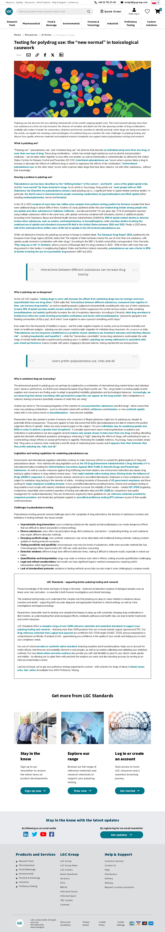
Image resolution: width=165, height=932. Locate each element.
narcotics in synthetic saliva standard (56, 646)
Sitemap (109, 882)
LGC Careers (66, 869)
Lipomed (64, 904)
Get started (127, 791)
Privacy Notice (86, 923)
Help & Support (59, 2)
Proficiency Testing (28, 886)
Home (17, 34)
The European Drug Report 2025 (114, 234)
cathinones (96, 409)
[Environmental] (17, 874)
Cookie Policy (102, 923)
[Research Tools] (17, 861)
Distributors (111, 874)
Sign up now (33, 791)
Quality (19, 2)
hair (26, 670)
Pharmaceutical (26, 865)
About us (10, 2)
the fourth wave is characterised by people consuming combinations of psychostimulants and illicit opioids (82, 194)
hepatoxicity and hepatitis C (45, 336)
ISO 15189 (105, 490)
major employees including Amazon (45, 483)
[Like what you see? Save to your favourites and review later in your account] (147, 11)
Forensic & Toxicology (29, 877)
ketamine (112, 409)
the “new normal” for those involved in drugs (42, 187)
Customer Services (114, 861)
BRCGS (63, 887)
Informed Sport (68, 895)
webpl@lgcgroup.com (136, 2)
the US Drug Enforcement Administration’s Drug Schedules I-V (113, 463)
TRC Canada (66, 900)
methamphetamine (33, 197)
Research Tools (26, 861)
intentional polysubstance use (92, 160)
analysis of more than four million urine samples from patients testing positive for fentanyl (81, 204)
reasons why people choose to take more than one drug (100, 433)
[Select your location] (155, 2)
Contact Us (110, 865)
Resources (30, 2)
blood (133, 666)
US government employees (125, 480)
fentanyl (61, 197)
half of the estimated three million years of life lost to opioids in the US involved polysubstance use (67, 228)
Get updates (119, 835)
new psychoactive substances (97, 405)
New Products (43, 2)
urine (20, 670)
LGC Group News (69, 865)
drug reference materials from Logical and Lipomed (45, 632)
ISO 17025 (134, 487)
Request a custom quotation (119, 887)
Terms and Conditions (65, 923)
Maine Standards (69, 874)
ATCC (62, 882)
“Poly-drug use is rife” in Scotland (32, 244)
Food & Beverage (27, 869)
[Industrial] (17, 882)
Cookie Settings (121, 923)
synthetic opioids (135, 409)
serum (141, 666)
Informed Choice (69, 891)
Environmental (26, 873)
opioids (41, 312)
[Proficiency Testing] (17, 886)
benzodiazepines (23, 312)
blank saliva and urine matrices (54, 653)
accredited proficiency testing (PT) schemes (100, 497)
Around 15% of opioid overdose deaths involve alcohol (43, 309)
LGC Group (66, 861)
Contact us (73, 2)
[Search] (88, 11)
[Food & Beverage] (17, 869)
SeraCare (64, 878)
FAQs (107, 869)
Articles (47, 34)
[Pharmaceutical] (17, 865)
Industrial (24, 882)
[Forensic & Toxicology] (17, 878)
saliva (32, 670)
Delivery (109, 878)
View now (80, 791)
